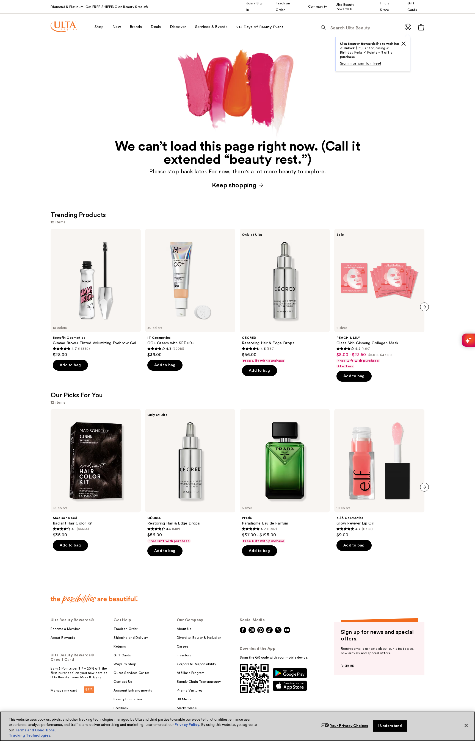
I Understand (390, 726)
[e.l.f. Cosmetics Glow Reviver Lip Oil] (379, 473)
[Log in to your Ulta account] (408, 26)
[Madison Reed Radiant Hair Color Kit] (96, 473)
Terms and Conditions (35, 730)
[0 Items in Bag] (421, 27)
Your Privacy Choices (349, 726)
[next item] (424, 306)
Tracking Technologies (29, 735)
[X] (403, 43)
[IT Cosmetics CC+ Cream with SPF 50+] (190, 293)
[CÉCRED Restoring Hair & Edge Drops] (285, 296)
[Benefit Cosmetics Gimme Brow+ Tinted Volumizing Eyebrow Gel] (96, 293)
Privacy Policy (187, 724)
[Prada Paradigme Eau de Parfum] (285, 476)
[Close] (466, 725)
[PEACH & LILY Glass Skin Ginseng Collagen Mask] (379, 298)
